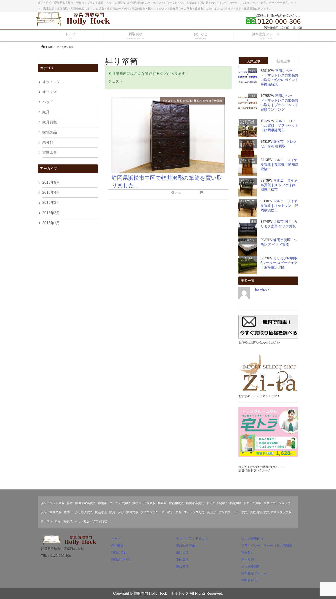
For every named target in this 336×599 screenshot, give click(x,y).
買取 (178, 512)
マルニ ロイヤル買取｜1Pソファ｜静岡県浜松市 (279, 184)
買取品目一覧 (120, 559)
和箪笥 (162, 503)
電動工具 (49, 152)
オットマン (51, 82)
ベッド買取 (240, 512)
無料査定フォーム (254, 573)
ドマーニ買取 (252, 503)
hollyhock (262, 289)
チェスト (167, 100)
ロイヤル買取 (64, 521)
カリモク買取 (84, 512)
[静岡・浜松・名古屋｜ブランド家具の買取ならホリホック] (74, 18)
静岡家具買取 (195, 503)
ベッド (47, 102)
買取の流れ (119, 552)
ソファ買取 (99, 521)
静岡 (70, 503)
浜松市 (136, 503)
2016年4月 (51, 192)
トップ (115, 538)
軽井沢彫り (215, 100)
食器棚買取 (176, 503)
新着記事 (283, 61)
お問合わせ (249, 580)
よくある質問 (250, 566)
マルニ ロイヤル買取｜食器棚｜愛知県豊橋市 (279, 164)
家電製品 (49, 132)
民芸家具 (101, 512)
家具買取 (49, 122)
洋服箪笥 (202, 100)
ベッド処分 (82, 521)
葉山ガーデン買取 (219, 512)
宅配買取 (182, 559)
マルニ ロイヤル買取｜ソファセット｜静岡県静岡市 (279, 125)
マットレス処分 (194, 512)
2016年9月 (51, 182)
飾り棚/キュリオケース (247, 144)
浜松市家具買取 (51, 512)
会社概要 (117, 545)
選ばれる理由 (185, 545)
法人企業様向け (252, 538)
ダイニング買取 (119, 503)
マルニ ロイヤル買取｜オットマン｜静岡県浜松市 (279, 205)
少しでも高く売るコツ (192, 538)
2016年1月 (51, 223)
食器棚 (251, 162)
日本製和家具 (188, 100)
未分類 (47, 142)
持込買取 (182, 566)
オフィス (49, 92)
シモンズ (244, 240)
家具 (176, 100)
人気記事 (253, 61)
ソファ (243, 121)
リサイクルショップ (277, 503)
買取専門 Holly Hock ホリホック (161, 593)
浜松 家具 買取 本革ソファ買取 (270, 512)
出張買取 (149, 503)
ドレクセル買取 (216, 503)
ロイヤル (244, 123)
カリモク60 (246, 258)
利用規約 (247, 559)
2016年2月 (51, 213)
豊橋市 (68, 512)
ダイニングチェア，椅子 (157, 512)
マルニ (251, 121)
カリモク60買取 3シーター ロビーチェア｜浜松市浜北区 (281, 262)
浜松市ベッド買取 (52, 503)
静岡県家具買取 (85, 503)
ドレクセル (245, 141)
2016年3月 (51, 202)
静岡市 (102, 503)
